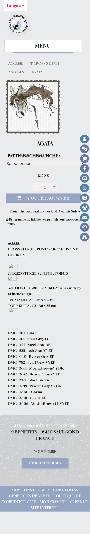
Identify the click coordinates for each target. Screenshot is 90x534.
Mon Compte (53, 502)
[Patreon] (84, 207)
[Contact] (84, 178)
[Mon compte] (84, 139)
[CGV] (84, 148)
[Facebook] (84, 168)
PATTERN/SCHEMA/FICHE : (34, 155)
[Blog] (84, 197)
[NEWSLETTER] (84, 217)
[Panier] (84, 158)
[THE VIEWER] (84, 237)
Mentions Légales (31, 490)
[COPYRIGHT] (84, 227)
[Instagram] (84, 188)
